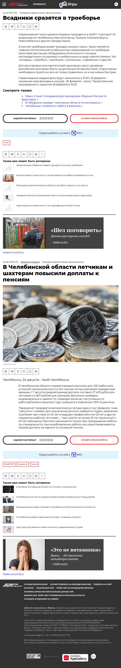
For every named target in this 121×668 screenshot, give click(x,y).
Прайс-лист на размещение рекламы (74, 588)
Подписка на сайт (103, 584)
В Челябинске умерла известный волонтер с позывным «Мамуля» (48, 517)
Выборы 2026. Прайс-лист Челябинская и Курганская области (54, 595)
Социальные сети (45, 588)
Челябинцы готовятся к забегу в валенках (53, 105)
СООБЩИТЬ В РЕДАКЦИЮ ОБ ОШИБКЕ (41, 599)
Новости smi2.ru (13, 252)
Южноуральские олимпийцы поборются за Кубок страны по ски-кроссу (52, 185)
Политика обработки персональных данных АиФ (48, 592)
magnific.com (9, 364)
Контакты (29, 588)
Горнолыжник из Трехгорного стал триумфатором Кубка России (48, 205)
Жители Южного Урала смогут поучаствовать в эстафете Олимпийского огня (54, 175)
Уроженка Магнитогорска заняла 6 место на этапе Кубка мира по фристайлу (54, 195)
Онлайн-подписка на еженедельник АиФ (70, 584)
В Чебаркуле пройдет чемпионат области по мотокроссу (63, 102)
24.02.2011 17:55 (10, 13)
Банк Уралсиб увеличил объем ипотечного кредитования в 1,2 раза (49, 527)
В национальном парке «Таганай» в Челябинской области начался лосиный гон (55, 507)
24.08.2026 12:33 (10, 262)
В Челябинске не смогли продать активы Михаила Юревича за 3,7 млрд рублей (55, 497)
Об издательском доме (36, 584)
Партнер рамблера (51, 656)
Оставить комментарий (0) (94, 118)
